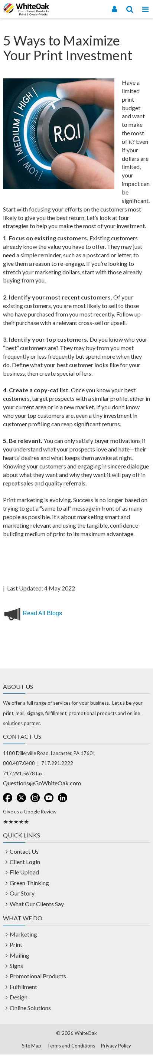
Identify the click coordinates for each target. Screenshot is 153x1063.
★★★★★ (16, 821)
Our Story (22, 893)
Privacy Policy (116, 1046)
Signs (16, 965)
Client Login (25, 861)
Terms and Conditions (71, 1046)
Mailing (19, 955)
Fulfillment (23, 986)
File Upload (24, 872)
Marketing (23, 934)
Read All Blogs (42, 613)
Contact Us (24, 851)
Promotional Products (38, 975)
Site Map (31, 1046)
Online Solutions (30, 1007)
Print (16, 944)
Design (18, 997)
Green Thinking (29, 882)
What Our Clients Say (37, 903)
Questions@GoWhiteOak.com (42, 782)
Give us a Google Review (29, 812)
